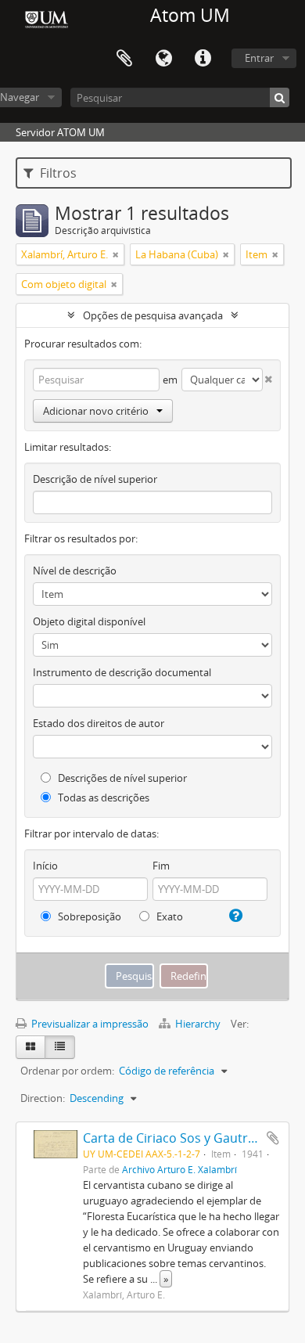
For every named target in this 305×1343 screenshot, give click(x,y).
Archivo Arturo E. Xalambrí (179, 1169)
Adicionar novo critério (96, 411)
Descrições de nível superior (121, 778)
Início (45, 866)
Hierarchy (198, 1024)
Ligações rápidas (202, 58)
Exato (168, 916)
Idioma (163, 58)
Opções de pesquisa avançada (153, 315)
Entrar (259, 58)
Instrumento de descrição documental (122, 672)
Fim (161, 866)
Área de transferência (124, 58)
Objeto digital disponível (89, 621)
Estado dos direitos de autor (98, 723)
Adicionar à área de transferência (273, 1138)
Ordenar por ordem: (67, 1071)
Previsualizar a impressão (89, 1024)
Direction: (42, 1098)
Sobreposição (88, 916)
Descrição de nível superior (95, 479)
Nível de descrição (75, 570)
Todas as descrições (102, 797)
